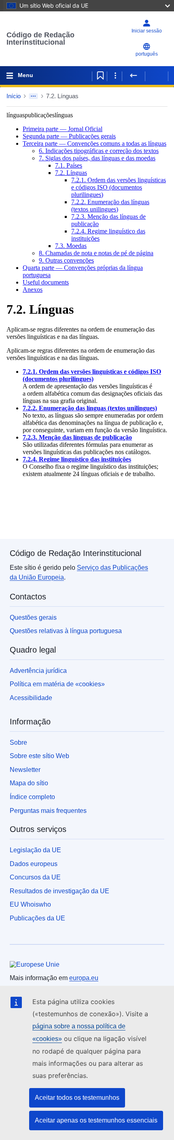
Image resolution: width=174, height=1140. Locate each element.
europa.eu (83, 977)
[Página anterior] (133, 75)
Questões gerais (33, 617)
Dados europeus (33, 863)
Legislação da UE (35, 850)
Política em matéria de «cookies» (57, 684)
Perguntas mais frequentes (48, 810)
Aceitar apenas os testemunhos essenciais (96, 1120)
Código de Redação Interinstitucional (40, 38)
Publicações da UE (37, 918)
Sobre (18, 742)
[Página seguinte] (156, 75)
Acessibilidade (31, 697)
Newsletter (25, 769)
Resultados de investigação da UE (59, 891)
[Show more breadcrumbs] (33, 96)
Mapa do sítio (29, 783)
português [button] (147, 54)
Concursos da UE (35, 877)
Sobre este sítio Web (39, 755)
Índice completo (32, 796)
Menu (25, 75)
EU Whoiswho (30, 904)
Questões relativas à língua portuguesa (66, 630)
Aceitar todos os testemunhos (77, 1097)
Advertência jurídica (38, 670)
